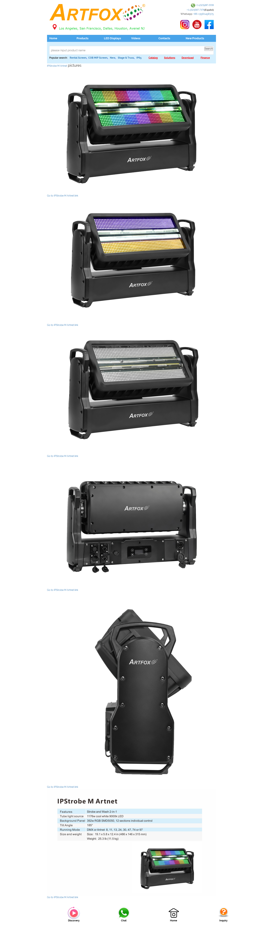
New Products (195, 38)
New (112, 57)
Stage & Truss (126, 57)
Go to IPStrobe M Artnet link (62, 195)
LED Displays (112, 38)
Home (53, 38)
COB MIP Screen (97, 57)
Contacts (164, 38)
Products (82, 38)
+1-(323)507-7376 (195, 10)
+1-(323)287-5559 (205, 5)
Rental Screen (78, 57)
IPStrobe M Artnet (57, 65)
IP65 (139, 57)
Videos (135, 38)
